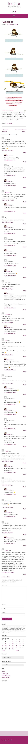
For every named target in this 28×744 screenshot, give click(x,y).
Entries (5, 673)
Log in (3, 671)
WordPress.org (5, 677)
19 (20, 645)
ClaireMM (7, 314)
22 (5, 647)
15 (5, 645)
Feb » (17, 650)
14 (2, 645)
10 (12, 643)
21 (2, 647)
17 (12, 645)
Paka (22, 113)
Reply (24, 152)
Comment (4, 586)
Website (4, 612)
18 (16, 645)
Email (3, 608)
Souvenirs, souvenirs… (5, 130)
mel (6, 340)
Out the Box (9, 740)
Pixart (6, 451)
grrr (7, 123)
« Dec (3, 650)
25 (16, 647)
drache (6, 501)
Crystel (6, 550)
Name (4, 604)
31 (12, 649)
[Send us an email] (13, 12)
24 (12, 647)
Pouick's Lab (14, 3)
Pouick (16, 24)
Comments (6, 675)
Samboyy (7, 192)
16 (9, 645)
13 (23, 643)
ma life (10, 123)
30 (9, 649)
